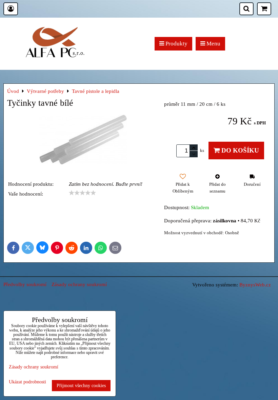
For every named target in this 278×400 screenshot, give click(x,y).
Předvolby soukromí (24, 284)
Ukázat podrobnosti (27, 381)
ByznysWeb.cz (255, 284)
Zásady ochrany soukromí (79, 284)
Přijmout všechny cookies (81, 385)
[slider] (82, 193)
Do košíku (239, 150)
